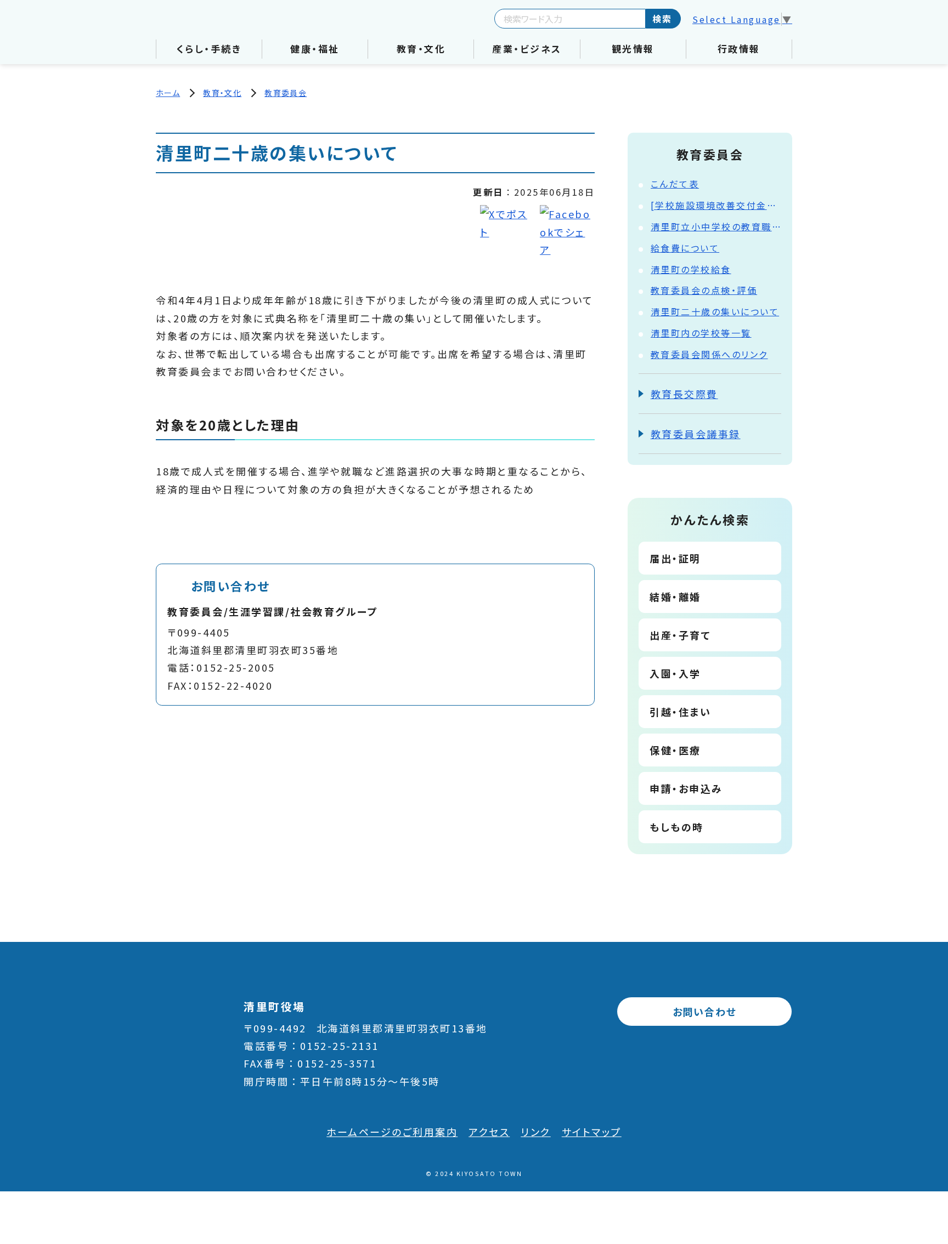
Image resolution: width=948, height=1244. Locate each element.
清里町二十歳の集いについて (715, 311)
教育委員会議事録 (696, 434)
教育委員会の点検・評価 (704, 290)
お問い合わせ (705, 1011)
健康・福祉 (315, 48)
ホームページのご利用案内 (392, 1131)
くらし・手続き (209, 48)
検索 (662, 18)
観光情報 (633, 48)
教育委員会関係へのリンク (709, 354)
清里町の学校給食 (691, 269)
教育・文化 (421, 48)
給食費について (685, 247)
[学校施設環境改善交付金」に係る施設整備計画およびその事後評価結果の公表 (716, 205)
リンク (536, 1131)
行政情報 (739, 48)
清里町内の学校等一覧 (701, 332)
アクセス (489, 1131)
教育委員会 (285, 92)
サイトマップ (592, 1131)
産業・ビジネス (527, 48)
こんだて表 (675, 183)
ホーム (168, 92)
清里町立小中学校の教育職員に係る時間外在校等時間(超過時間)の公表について (716, 226)
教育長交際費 (684, 394)
